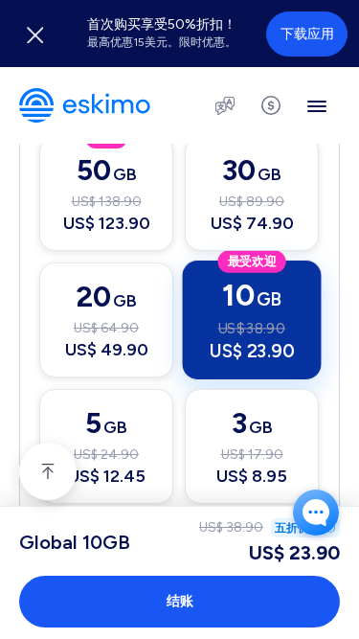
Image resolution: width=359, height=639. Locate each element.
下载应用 (307, 34)
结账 (180, 601)
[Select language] (225, 105)
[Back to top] (48, 471)
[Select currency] (270, 105)
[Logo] (84, 105)
